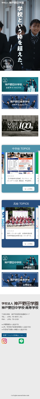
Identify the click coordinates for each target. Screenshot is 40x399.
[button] (3, 171)
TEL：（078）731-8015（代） (12, 317)
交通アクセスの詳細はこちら (13, 335)
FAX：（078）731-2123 (10, 319)
